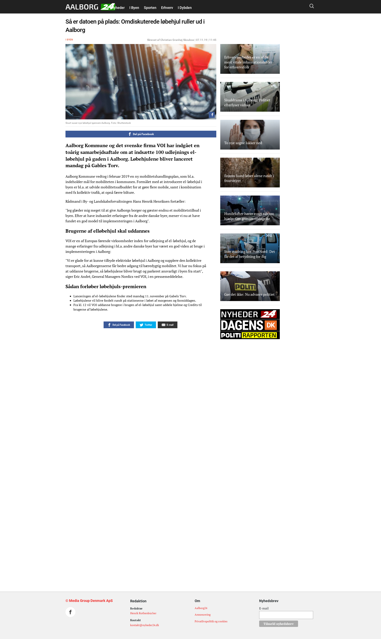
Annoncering (203, 614)
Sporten (150, 8)
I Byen (134, 8)
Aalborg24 (201, 608)
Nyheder (118, 8)
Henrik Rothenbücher (143, 613)
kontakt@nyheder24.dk (144, 625)
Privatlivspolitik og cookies (211, 621)
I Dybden (185, 8)
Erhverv (167, 8)
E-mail (264, 608)
